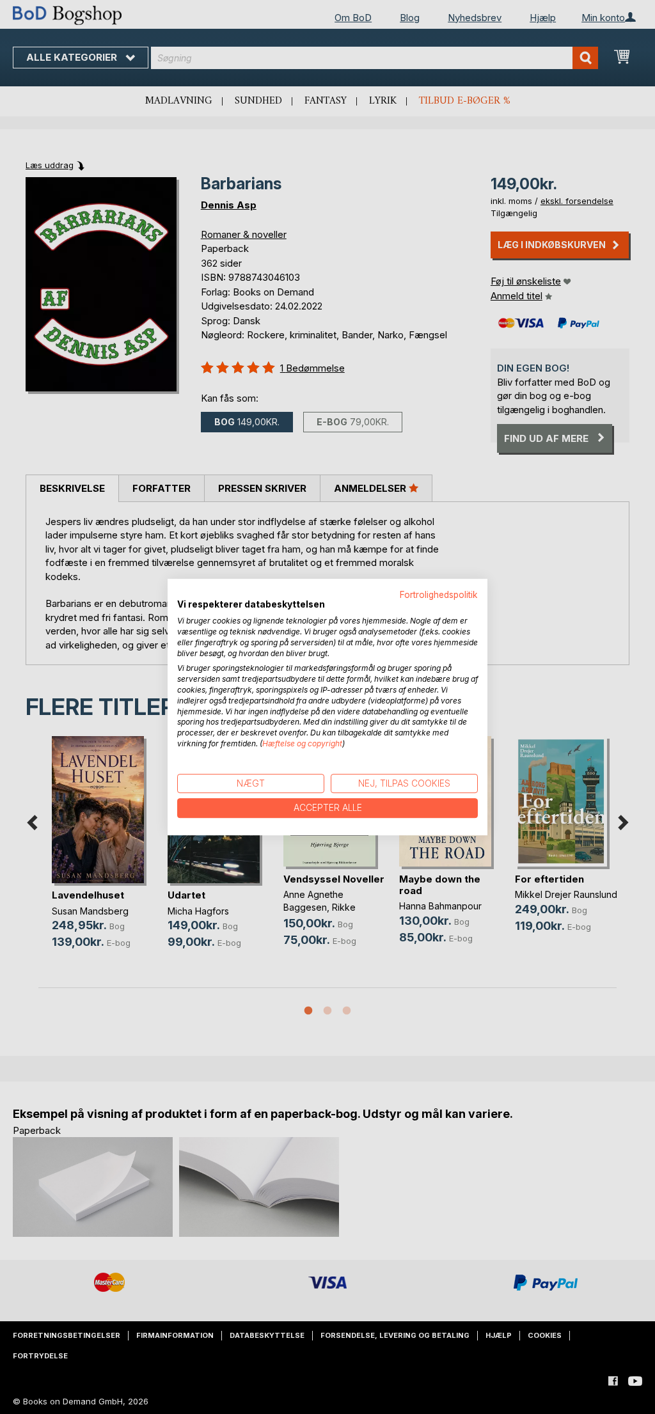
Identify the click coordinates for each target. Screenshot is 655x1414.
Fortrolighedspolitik (439, 595)
